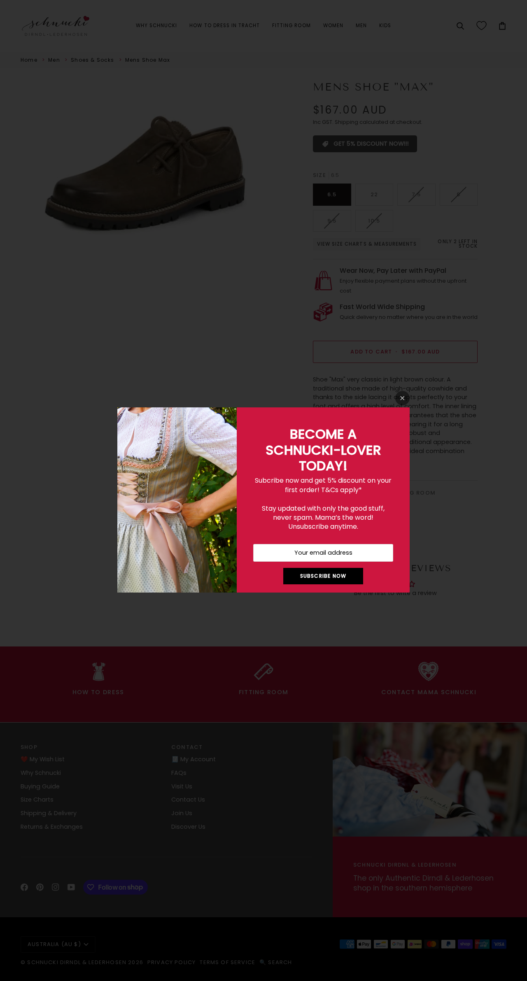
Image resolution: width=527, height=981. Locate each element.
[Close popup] (402, 398)
